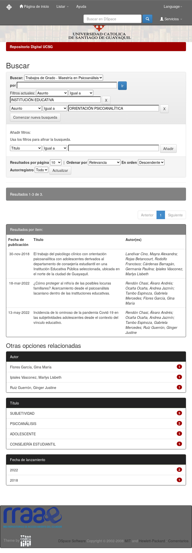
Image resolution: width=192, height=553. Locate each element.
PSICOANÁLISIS (23, 423)
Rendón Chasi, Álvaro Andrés (149, 283)
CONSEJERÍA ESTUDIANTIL (33, 444)
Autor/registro (22, 169)
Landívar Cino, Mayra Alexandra (151, 253)
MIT (128, 540)
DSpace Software (72, 540)
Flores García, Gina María (31, 366)
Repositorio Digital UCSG (31, 46)
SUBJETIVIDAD (22, 413)
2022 (14, 469)
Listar (61, 6)
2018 (14, 480)
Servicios (172, 18)
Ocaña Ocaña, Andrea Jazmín (150, 288)
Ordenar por (76, 162)
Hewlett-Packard (152, 540)
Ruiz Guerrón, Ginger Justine (33, 387)
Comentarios (178, 540)
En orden (129, 162)
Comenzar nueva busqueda (35, 117)
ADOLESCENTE (23, 433)
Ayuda (81, 6)
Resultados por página (29, 162)
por (13, 85)
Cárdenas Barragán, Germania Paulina (150, 266)
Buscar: (16, 77)
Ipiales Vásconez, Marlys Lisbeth (36, 377)
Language (172, 6)
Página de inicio (36, 6)
